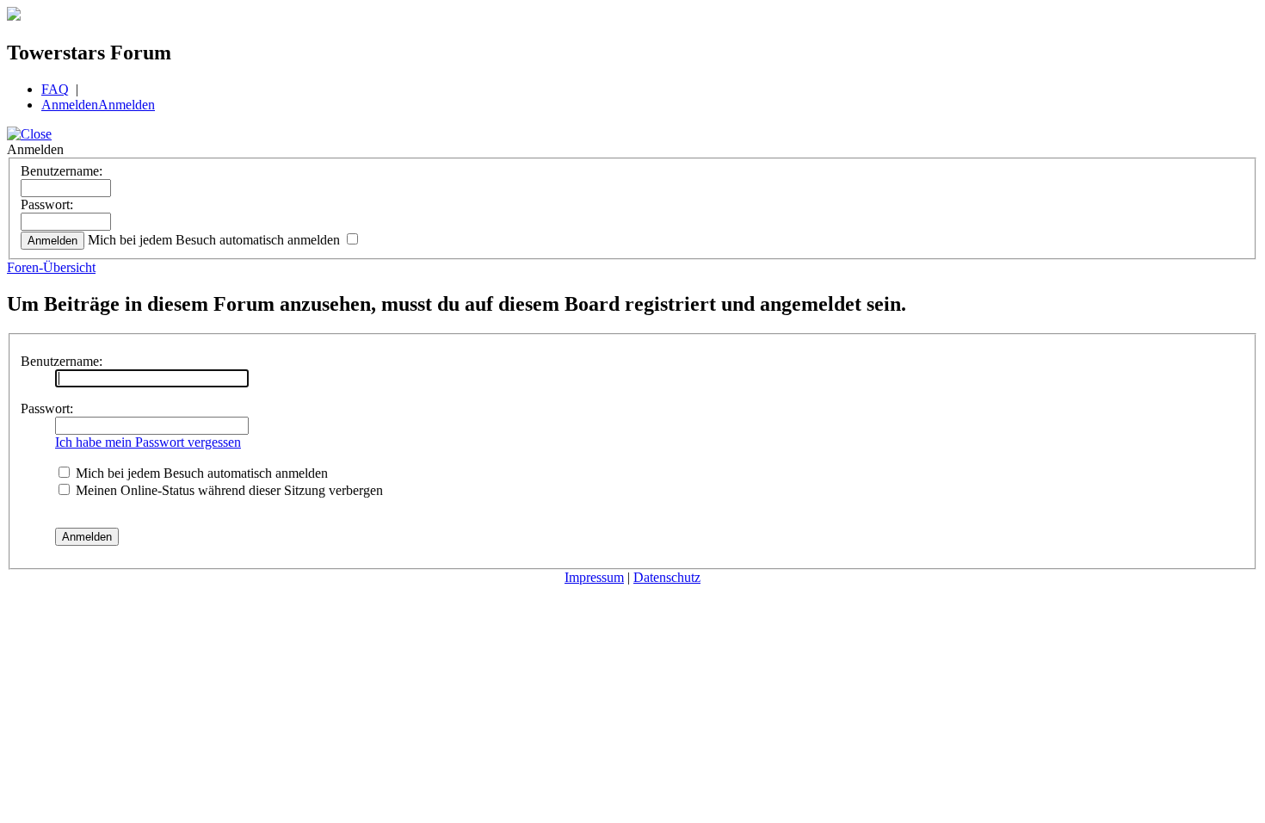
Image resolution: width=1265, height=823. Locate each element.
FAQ (55, 89)
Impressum (594, 577)
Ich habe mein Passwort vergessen (148, 442)
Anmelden (69, 104)
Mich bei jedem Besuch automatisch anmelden (215, 239)
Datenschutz (666, 577)
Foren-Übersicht (51, 267)
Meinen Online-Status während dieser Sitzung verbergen (227, 490)
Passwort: (47, 204)
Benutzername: (61, 171)
